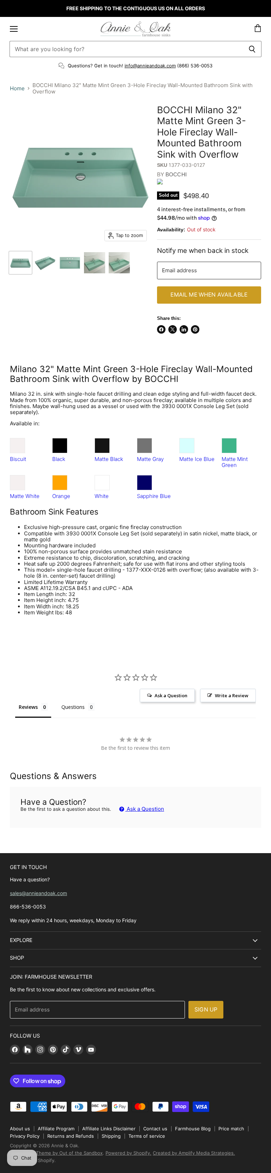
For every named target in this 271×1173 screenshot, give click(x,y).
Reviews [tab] (28, 707)
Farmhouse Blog (193, 1128)
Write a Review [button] (231, 695)
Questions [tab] (73, 707)
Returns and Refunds (70, 1136)
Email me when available (208, 294)
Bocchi (176, 174)
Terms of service (146, 1136)
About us (20, 1128)
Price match (231, 1128)
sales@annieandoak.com (38, 893)
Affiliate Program (56, 1128)
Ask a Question (144, 809)
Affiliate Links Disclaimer (109, 1128)
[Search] (252, 49)
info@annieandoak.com (150, 65)
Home (17, 88)
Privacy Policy (25, 1136)
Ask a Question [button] (171, 695)
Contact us (155, 1128)
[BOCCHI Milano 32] (20, 262)
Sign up (205, 1009)
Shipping (111, 1136)
